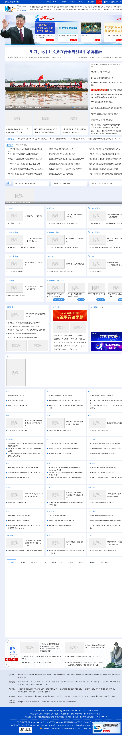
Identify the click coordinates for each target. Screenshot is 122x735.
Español (22, 562)
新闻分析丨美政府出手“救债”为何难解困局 (22, 333)
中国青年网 (51, 696)
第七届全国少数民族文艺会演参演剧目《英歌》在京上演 (33, 543)
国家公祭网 (95, 689)
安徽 (53, 681)
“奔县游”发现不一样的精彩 (34, 216)
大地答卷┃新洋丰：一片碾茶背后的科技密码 (23, 467)
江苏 (46, 681)
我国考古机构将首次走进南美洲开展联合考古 (104, 149)
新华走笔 (74, 345)
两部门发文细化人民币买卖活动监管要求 (104, 114)
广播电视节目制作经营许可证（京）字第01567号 (77, 722)
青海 (118, 681)
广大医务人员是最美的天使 (113, 35)
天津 (23, 681)
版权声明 (51, 717)
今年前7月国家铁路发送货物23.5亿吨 (61, 520)
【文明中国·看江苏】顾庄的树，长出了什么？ (64, 443)
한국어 (81, 562)
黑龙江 (33, 684)
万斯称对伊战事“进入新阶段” (103, 174)
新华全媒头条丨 (31, 314)
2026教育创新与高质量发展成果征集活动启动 (64, 400)
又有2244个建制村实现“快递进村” (60, 453)
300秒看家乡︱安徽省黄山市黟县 (60, 525)
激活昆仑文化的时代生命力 (63, 183)
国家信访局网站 (22, 692)
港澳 (58, 7)
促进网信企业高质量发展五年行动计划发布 (105, 108)
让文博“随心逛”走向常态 (16, 271)
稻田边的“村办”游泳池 (114, 90)
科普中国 (102, 689)
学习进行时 (33, 7)
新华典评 (67, 345)
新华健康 (91, 256)
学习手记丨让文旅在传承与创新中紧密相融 (66, 51)
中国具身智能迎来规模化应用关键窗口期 (104, 127)
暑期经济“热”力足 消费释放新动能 (102, 120)
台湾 (61, 7)
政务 (115, 7)
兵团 (37, 684)
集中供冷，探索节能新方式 (99, 430)
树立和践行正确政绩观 (98, 90)
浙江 (50, 681)
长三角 (46, 684)
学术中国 (58, 9)
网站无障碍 (91, 1)
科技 (79, 7)
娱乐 (93, 9)
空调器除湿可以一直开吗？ (17, 295)
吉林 (38, 681)
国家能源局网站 (110, 689)
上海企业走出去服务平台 (43, 692)
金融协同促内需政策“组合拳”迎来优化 (105, 97)
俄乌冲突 (65, 349)
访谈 (105, 7)
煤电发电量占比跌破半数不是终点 (19, 515)
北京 (19, 681)
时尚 (96, 9)
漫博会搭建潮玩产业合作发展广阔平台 (103, 453)
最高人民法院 (61, 701)
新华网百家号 (116, 674)
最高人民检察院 (71, 701)
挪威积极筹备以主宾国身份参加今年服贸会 (32, 139)
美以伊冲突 (73, 349)
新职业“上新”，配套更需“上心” (102, 183)
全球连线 (71, 7)
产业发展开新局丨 (68, 129)
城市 (77, 9)
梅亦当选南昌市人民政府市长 (18, 405)
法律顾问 (57, 717)
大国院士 (82, 339)
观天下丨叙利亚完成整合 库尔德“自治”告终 (22, 337)
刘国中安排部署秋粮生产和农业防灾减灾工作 (23, 154)
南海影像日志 (71, 342)
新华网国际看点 (94, 208)
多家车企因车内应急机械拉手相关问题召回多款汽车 (66, 159)
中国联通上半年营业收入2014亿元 (19, 502)
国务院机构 (35, 701)
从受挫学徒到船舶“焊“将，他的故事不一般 (63, 223)
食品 (38, 9)
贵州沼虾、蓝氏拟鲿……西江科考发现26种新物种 (65, 169)
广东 (80, 681)
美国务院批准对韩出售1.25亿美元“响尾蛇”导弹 (105, 159)
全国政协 (43, 701)
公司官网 (19, 8)
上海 (42, 681)
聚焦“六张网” (68, 335)
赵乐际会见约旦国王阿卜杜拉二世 (102, 78)
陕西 (111, 681)
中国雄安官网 (63, 689)
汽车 (35, 9)
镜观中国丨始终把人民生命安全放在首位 (24, 107)
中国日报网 (38, 696)
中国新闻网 (99, 696)
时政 (42, 7)
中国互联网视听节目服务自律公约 (73, 728)
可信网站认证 (87, 728)
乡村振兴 (64, 9)
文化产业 (91, 439)
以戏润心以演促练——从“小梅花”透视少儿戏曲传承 (25, 550)
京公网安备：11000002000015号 (53, 728)
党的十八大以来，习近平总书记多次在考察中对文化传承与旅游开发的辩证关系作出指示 (37, 57)
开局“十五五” (58, 335)
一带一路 (106, 9)
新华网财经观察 (12, 232)
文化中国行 (65, 339)
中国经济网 (59, 696)
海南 (88, 681)
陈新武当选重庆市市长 (15, 400)
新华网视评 (10, 208)
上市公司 (117, 9)
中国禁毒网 (32, 692)
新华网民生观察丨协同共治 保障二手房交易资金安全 (74, 495)
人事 (45, 7)
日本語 (70, 562)
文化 (92, 7)
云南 (103, 681)
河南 (69, 681)
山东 (65, 681)
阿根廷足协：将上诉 (112, 169)
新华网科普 (10, 280)
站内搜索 (115, 1)
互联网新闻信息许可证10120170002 (28, 722)
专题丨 (93, 94)
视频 (108, 7)
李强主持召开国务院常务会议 (100, 72)
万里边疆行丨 (10, 129)
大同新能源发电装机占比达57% (18, 520)
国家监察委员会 (51, 701)
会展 (86, 9)
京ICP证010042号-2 (69, 725)
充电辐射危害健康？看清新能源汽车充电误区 (64, 448)
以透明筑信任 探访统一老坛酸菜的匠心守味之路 (24, 472)
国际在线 (31, 696)
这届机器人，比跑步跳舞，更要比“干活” (26, 326)
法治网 (114, 696)
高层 (38, 7)
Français (34, 562)
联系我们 (40, 717)
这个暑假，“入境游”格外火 (75, 264)
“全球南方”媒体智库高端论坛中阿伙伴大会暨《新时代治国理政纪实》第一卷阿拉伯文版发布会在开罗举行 (50, 647)
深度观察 (9, 307)
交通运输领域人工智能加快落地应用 (102, 395)
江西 (61, 681)
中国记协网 (87, 689)
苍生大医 (84, 35)
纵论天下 (57, 349)
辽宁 (34, 681)
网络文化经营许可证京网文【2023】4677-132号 (25, 725)
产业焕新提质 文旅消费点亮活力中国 (28, 323)
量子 (86, 7)
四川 (95, 681)
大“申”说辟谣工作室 (59, 299)
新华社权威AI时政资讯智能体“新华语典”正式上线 (81, 656)
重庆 (92, 681)
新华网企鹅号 (22, 677)
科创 (82, 7)
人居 (48, 487)
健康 (99, 7)
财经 (51, 7)
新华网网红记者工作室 (55, 280)
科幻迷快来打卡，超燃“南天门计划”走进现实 (105, 443)
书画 (95, 7)
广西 (84, 681)
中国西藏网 (74, 696)
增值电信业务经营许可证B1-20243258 (50, 722)
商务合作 (63, 717)
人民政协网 (107, 696)
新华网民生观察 (12, 256)
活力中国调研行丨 (40, 129)
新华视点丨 (12, 323)
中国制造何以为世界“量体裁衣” (25, 183)
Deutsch (92, 562)
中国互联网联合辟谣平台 (75, 689)
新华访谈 (50, 208)
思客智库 (66, 7)
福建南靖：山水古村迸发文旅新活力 (102, 472)
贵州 (99, 681)
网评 (54, 7)
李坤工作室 (81, 299)
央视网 (45, 696)
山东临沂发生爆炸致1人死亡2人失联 (61, 174)
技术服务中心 (70, 717)
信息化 (47, 9)
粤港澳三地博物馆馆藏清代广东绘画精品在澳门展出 (67, 139)
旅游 (80, 9)
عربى (44, 562)
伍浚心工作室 (100, 299)
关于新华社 (48, 1)
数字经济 (52, 9)
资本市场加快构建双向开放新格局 (101, 515)
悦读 (99, 9)
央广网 (81, 696)
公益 (102, 9)
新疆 (23, 684)
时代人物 (74, 339)
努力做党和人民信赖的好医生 (67, 35)
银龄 (68, 9)
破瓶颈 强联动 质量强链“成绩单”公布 (61, 149)
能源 (83, 9)
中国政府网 (21, 689)
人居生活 (42, 9)
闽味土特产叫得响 (48, 132)
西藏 (107, 681)
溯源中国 (73, 9)
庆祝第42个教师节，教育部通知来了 (61, 395)
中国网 (25, 696)
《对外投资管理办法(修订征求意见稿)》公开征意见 (25, 169)
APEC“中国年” (79, 335)
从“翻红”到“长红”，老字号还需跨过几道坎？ (22, 247)
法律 (118, 7)
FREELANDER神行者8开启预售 (60, 430)
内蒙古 (28, 684)
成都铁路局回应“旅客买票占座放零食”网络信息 (64, 164)
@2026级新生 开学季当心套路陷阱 (61, 271)
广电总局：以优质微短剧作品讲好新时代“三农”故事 (25, 159)
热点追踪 (50, 256)
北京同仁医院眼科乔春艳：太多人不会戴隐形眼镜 (65, 477)
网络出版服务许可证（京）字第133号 (52, 725)
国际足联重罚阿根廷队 (97, 169)
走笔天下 (82, 345)
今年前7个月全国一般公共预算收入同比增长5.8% (24, 164)
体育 (89, 7)
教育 (76, 7)
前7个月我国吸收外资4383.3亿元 (102, 102)
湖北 (72, 681)
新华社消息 (58, 345)
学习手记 (73, 40)
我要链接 (46, 717)
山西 (31, 681)
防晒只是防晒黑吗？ (97, 271)
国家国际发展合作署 (52, 689)
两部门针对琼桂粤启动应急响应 (106, 133)
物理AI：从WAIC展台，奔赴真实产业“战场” (63, 247)
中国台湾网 (66, 696)
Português (104, 562)
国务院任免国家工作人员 (16, 395)
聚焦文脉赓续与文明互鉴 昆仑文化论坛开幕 (36, 662)
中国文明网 (29, 689)
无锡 (41, 684)
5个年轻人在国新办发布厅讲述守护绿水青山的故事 (25, 174)
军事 (102, 7)
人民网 (20, 696)
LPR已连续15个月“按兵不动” (17, 430)
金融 (31, 9)
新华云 (77, 717)
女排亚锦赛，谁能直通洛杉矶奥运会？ (103, 550)
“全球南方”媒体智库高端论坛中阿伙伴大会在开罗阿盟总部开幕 (95, 647)
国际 (48, 7)
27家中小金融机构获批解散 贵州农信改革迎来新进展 (33, 423)
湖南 (76, 681)
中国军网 (92, 696)
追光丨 (10, 326)
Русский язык (57, 562)
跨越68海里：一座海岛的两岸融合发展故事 (30, 330)
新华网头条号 (107, 674)
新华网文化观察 (94, 232)
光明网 (86, 696)
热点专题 (56, 307)
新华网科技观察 (53, 232)
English (11, 562)
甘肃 (114, 681)
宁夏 (19, 684)
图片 (111, 7)
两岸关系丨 (12, 330)
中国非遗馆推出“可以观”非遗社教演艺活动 (102, 139)
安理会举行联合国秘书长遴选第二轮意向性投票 (105, 164)
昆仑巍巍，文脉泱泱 (14, 223)
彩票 (90, 9)
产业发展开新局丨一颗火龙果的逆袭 (102, 502)
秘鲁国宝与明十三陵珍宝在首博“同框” (18, 202)
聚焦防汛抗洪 (81, 342)
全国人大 (28, 701)
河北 (27, 681)
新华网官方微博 (51, 674)
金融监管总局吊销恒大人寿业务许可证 (62, 154)
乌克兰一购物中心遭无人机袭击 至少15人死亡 (104, 154)
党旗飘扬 (57, 339)
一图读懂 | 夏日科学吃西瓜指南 (18, 477)
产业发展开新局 (59, 342)
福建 (57, 681)
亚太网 (112, 9)
